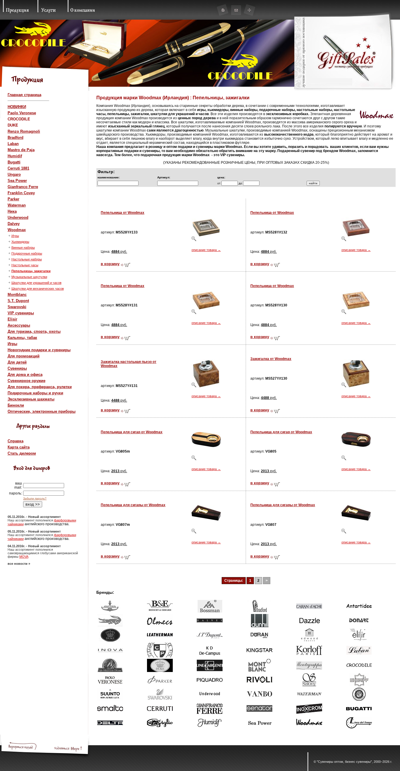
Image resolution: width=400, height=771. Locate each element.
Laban (13, 143)
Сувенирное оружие (26, 380)
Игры (15, 236)
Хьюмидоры (20, 241)
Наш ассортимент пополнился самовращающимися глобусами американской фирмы (43, 553)
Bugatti (14, 162)
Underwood (18, 217)
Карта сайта (19, 447)
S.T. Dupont (18, 300)
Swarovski (17, 307)
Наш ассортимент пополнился (31, 520)
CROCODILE (19, 119)
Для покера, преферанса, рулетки (40, 387)
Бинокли (16, 405)
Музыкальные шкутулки (29, 277)
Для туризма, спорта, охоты (34, 331)
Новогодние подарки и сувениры (39, 350)
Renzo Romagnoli (24, 131)
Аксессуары (19, 325)
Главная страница (24, 95)
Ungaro (14, 174)
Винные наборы (23, 247)
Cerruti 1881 (18, 168)
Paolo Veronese (22, 113)
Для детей (17, 362)
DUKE (13, 125)
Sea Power (17, 180)
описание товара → (206, 250)
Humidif (15, 156)
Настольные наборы (26, 259)
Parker (13, 199)
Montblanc (17, 294)
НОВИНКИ (17, 107)
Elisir (12, 319)
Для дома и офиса (25, 374)
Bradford (15, 137)
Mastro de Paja (21, 150)
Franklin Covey (21, 193)
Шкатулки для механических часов (37, 288)
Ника (12, 211)
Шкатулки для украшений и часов (36, 282)
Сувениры (17, 368)
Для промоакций (24, 356)
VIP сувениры (21, 313)
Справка (15, 441)
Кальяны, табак (22, 337)
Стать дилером (22, 453)
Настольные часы (24, 265)
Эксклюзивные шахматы (31, 399)
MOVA (23, 556)
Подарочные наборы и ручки (35, 393)
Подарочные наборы (26, 253)
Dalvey (14, 223)
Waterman (17, 205)
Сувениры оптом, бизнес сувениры (344, 761)
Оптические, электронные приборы (42, 411)
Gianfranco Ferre (23, 187)
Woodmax (17, 230)
